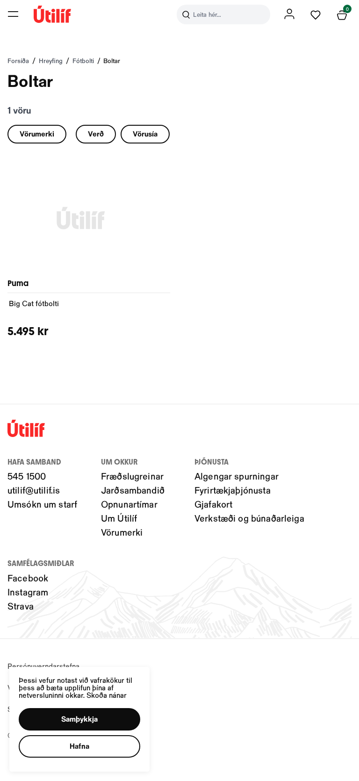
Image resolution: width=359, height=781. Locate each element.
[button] (13, 14)
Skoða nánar (106, 694)
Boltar (111, 60)
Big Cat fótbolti (34, 303)
